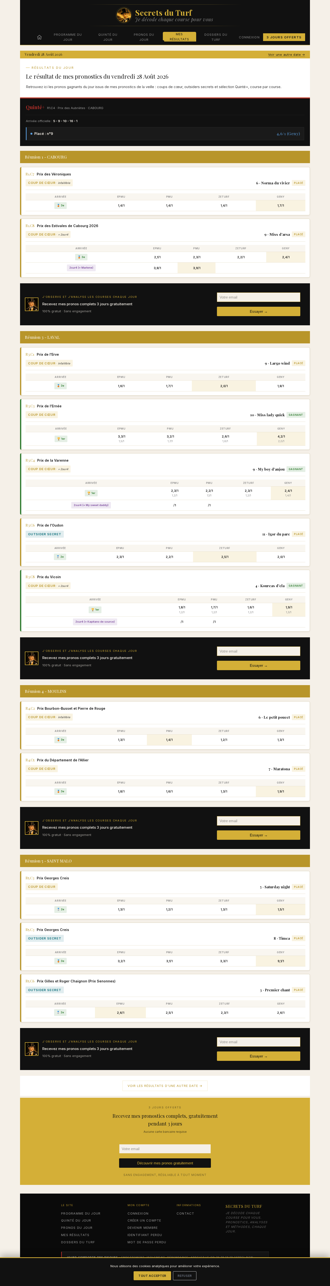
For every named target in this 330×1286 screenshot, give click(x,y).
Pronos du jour (144, 37)
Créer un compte (144, 1220)
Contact (185, 1213)
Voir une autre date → (286, 54)
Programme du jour (68, 37)
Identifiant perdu (145, 1235)
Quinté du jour (107, 37)
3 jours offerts (284, 37)
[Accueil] (39, 37)
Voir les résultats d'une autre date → (165, 1086)
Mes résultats (179, 36)
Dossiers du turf (215, 37)
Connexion (249, 37)
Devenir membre (143, 1228)
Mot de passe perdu (147, 1242)
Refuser (185, 1276)
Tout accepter (152, 1276)
